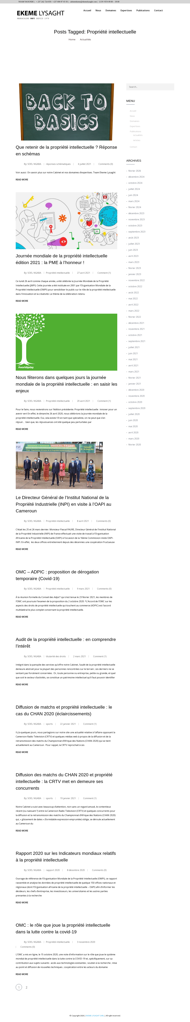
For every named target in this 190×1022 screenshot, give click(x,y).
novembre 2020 (136, 395)
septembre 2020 (136, 408)
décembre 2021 (136, 322)
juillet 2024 (134, 189)
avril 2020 (133, 432)
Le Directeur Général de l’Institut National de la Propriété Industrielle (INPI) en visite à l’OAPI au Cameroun (63, 504)
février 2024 (134, 207)
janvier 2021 (134, 383)
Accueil (87, 10)
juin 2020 (133, 420)
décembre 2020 (136, 389)
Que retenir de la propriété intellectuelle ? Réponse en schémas (66, 150)
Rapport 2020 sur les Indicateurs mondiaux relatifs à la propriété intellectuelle (66, 856)
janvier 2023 (134, 274)
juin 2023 (133, 249)
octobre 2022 (135, 286)
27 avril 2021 (83, 272)
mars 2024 (133, 201)
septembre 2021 (136, 341)
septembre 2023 (136, 231)
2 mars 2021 (79, 656)
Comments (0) (105, 164)
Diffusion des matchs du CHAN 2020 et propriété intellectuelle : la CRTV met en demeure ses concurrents (64, 781)
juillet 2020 (134, 414)
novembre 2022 (136, 280)
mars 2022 (133, 310)
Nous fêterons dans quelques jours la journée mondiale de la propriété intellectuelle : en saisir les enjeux (66, 384)
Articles (136, 140)
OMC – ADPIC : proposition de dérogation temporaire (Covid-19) (57, 575)
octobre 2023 (135, 225)
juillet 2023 (134, 243)
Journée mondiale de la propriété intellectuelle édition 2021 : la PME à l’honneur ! (61, 259)
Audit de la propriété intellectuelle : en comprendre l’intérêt (66, 643)
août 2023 (133, 237)
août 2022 (133, 292)
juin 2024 (133, 195)
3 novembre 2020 (86, 941)
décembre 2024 (136, 176)
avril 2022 (133, 304)
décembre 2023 (136, 213)
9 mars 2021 (83, 588)
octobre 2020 (135, 402)
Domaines (111, 10)
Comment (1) (104, 272)
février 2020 (134, 444)
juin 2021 (133, 353)
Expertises (126, 10)
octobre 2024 (135, 182)
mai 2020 (133, 426)
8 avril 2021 (83, 521)
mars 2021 (133, 371)
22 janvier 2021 (68, 723)
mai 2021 (133, 359)
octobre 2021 (135, 335)
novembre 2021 (136, 328)
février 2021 (134, 377)
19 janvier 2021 (68, 798)
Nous (98, 10)
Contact (158, 10)
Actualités (138, 135)
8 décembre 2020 (76, 870)
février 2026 (134, 170)
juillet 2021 (134, 347)
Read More (22, 179)
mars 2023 (133, 262)
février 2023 (134, 268)
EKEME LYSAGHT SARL (95, 1015)
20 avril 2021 (83, 400)
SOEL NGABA (34, 164)
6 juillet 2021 (84, 164)
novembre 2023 (136, 219)
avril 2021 (133, 365)
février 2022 (134, 316)
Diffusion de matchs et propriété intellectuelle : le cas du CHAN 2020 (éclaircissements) (64, 710)
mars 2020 (133, 438)
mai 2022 (133, 298)
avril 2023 (133, 256)
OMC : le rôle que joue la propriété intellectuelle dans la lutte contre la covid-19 (63, 928)
